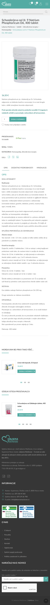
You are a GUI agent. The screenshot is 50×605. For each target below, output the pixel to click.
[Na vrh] (46, 601)
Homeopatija (16, 152)
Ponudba (7, 535)
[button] (14, 124)
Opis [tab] (6, 168)
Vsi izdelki (5, 139)
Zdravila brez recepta (29, 152)
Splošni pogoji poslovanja (13, 552)
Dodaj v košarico (18, 119)
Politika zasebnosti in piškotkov (15, 556)
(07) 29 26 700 (22, 497)
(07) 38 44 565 (20, 494)
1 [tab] (21, 382)
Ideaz (36, 600)
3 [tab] (29, 382)
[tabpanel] (25, 368)
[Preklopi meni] (46, 4)
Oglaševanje (8, 548)
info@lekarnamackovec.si (20, 500)
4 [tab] (31, 424)
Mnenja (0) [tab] (41, 168)
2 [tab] (25, 382)
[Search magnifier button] (46, 12)
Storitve (7, 539)
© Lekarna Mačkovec (19, 600)
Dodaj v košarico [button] (26, 371)
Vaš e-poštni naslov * (9, 575)
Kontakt (7, 543)
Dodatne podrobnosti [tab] (22, 168)
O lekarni (7, 530)
